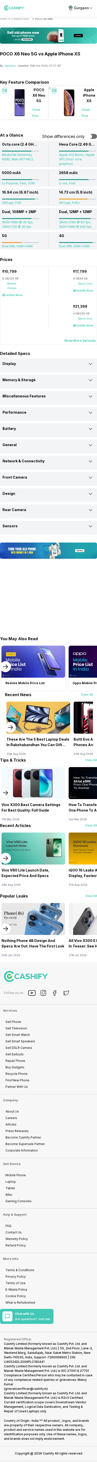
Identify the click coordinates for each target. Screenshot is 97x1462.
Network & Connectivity (23, 461)
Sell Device (12, 1164)
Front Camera (14, 477)
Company (10, 1100)
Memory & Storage (19, 380)
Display (9, 363)
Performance (14, 412)
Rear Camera (14, 510)
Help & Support (14, 1214)
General (9, 445)
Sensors (10, 526)
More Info (10, 1259)
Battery (9, 428)
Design (8, 493)
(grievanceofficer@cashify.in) (26, 1389)
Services (10, 1010)
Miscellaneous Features (24, 396)
